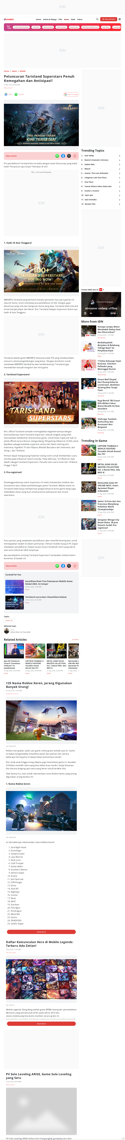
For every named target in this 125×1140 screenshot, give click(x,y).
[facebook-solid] (63, 156)
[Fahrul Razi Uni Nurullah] (6, 631)
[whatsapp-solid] (57, 156)
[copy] (75, 156)
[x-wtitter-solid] (69, 156)
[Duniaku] (9, 19)
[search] (97, 19)
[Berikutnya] (79, 653)
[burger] (119, 19)
